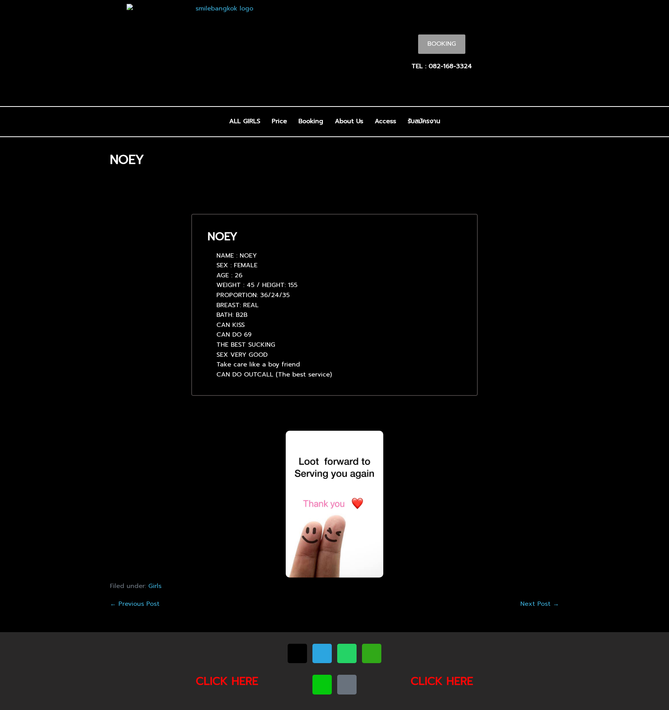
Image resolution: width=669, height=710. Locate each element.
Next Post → (539, 604)
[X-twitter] (297, 653)
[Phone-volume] (347, 684)
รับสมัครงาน (424, 121)
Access (385, 121)
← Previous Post (135, 604)
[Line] (322, 684)
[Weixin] (371, 653)
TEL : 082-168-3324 (442, 66)
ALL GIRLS (244, 121)
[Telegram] (322, 653)
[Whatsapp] (347, 653)
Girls (154, 586)
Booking (310, 121)
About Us (349, 121)
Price (279, 121)
